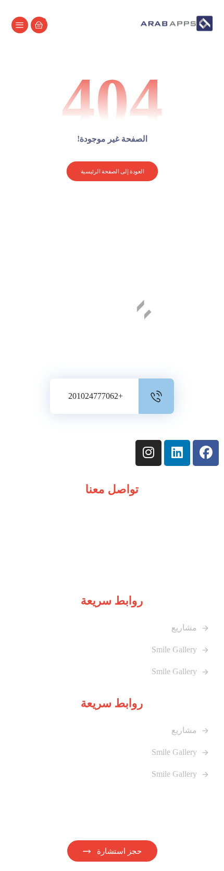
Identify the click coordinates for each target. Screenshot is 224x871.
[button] (19, 25)
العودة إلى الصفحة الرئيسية (112, 171)
